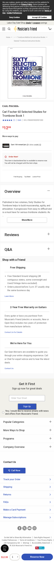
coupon (36, 23)
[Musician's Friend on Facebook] (19, 528)
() (8, 120)
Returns (7, 494)
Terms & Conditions (27, 540)
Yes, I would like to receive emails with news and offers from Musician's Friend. (27, 412)
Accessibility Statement (41, 543)
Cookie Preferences (14, 13)
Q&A (19, 120)
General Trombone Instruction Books (27, 41)
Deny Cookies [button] (14, 17)
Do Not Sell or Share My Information (17, 537)
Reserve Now (37, 557)
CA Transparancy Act (12, 543)
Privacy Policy (26, 4)
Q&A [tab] (8, 249)
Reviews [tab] (12, 234)
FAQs (6, 502)
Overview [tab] (12, 191)
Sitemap (26, 543)
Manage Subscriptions (14, 517)
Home (8, 37)
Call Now (15, 470)
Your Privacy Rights (44, 540)
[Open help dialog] (5, 548)
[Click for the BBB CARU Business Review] (39, 548)
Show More (27, 220)
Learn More (9, 296)
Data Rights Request (42, 537)
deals (28, 23)
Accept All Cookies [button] (39, 17)
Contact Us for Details (13, 332)
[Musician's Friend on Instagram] (34, 528)
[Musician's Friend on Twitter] (24, 528)
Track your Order (11, 479)
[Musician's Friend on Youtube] (29, 528)
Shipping (7, 487)
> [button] (14, 37)
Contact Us (9, 368)
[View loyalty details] (40, 145)
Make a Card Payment (14, 509)
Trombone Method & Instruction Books (31, 37)
